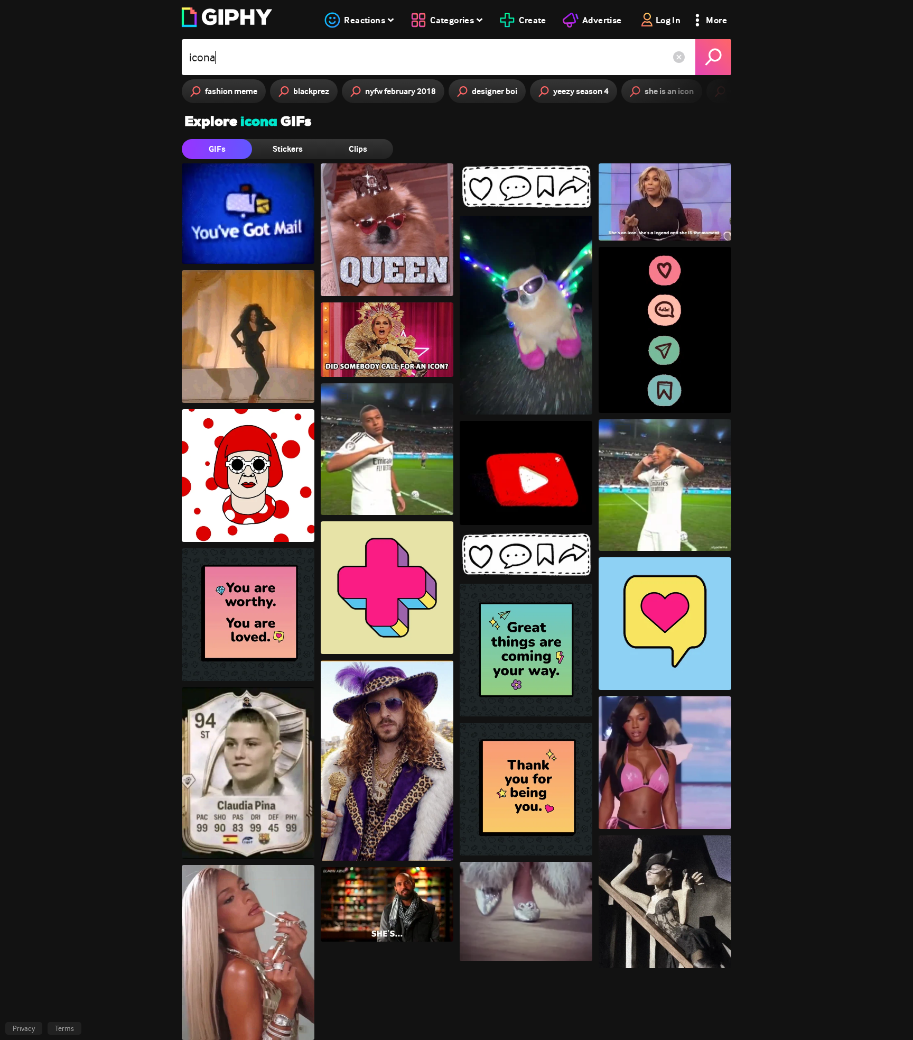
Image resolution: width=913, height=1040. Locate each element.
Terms (64, 1028)
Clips (358, 149)
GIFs (217, 149)
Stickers (288, 149)
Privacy (24, 1028)
